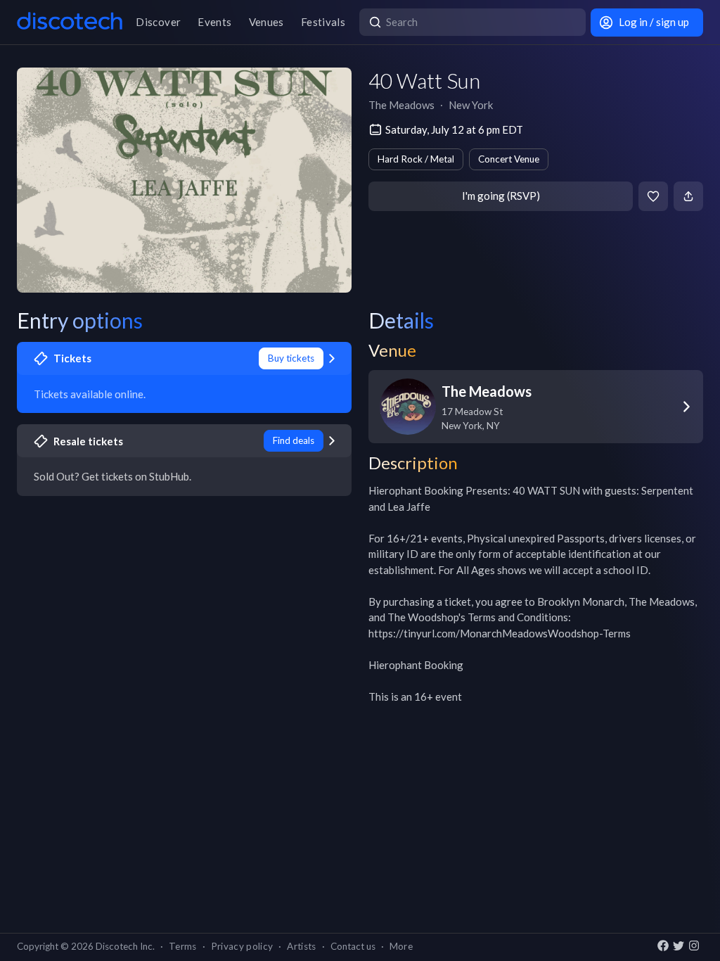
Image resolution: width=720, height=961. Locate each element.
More (401, 946)
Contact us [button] (352, 946)
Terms (183, 946)
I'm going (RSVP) (501, 195)
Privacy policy (242, 946)
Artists (301, 946)
